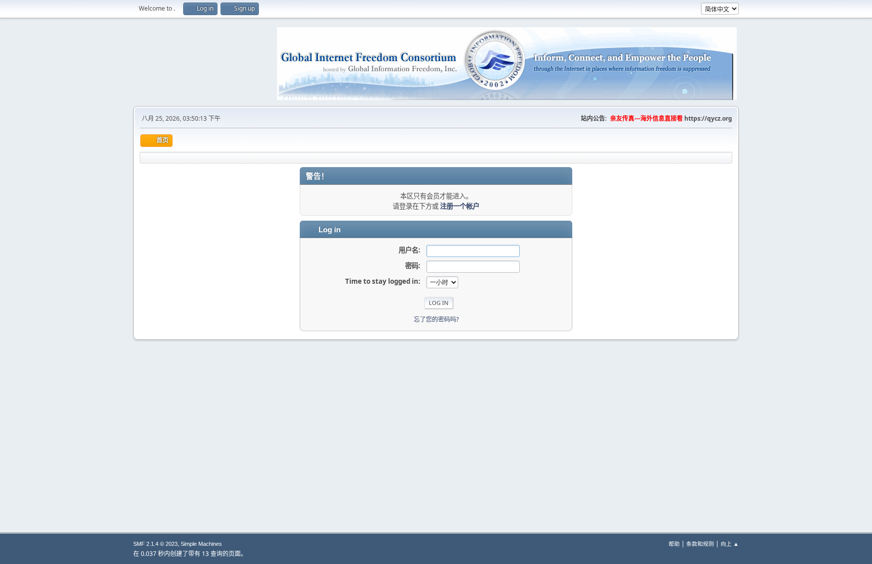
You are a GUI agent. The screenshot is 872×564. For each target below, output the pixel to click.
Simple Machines (201, 544)
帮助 (674, 543)
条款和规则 (700, 543)
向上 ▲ (730, 543)
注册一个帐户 (459, 206)
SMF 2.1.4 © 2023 (155, 544)
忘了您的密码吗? (436, 319)
